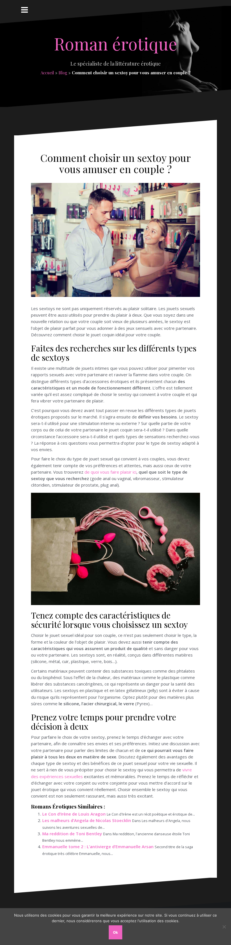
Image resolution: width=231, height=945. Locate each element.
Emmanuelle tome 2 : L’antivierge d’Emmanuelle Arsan (98, 846)
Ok (115, 932)
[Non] (224, 927)
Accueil (47, 72)
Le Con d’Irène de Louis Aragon (74, 814)
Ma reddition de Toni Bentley (72, 833)
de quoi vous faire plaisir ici (110, 472)
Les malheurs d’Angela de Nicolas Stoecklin (86, 820)
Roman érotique (115, 43)
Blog (63, 72)
